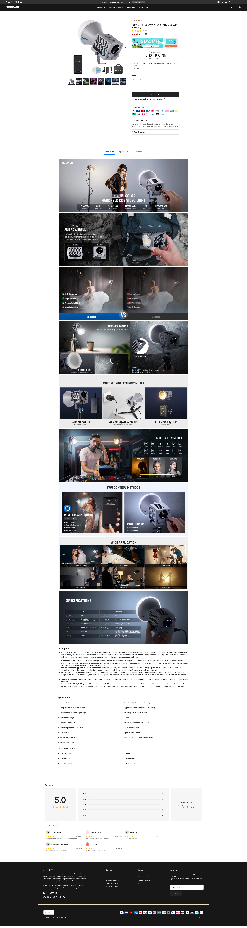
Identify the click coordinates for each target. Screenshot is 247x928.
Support (149, 7)
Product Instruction (144, 880)
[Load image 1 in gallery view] (97, 46)
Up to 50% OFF (126, 2)
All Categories (100, 7)
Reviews (139, 152)
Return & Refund (112, 883)
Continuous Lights (68, 14)
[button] (124, 794)
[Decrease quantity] (133, 79)
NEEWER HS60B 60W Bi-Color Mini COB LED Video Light (91, 14)
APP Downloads (143, 874)
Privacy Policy (200, 917)
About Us (109, 877)
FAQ (139, 883)
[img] (138, 31)
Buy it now (155, 95)
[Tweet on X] (136, 20)
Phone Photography (116, 7)
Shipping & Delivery (113, 880)
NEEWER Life (131, 7)
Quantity (135, 75)
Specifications (124, 152)
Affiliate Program (112, 886)
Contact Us (110, 874)
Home (59, 14)
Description (109, 152)
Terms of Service (188, 917)
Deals (141, 7)
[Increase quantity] (141, 79)
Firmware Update (144, 877)
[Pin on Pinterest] (141, 20)
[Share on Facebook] (139, 20)
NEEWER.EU (51, 917)
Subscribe (176, 893)
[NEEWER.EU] (12, 7)
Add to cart (155, 88)
